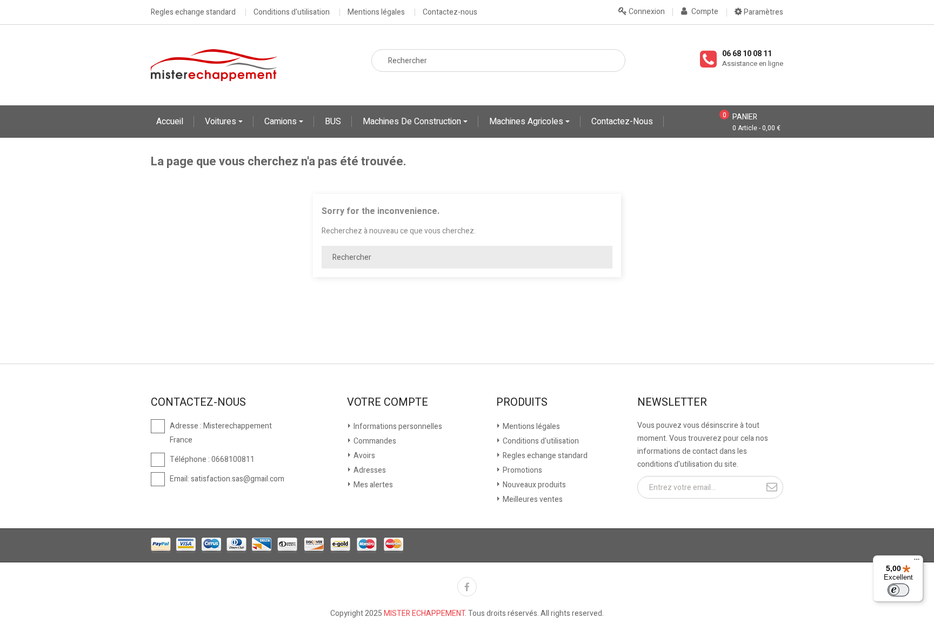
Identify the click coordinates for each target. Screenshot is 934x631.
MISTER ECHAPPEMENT (424, 613)
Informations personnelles (397, 426)
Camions (281, 121)
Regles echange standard (193, 12)
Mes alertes (372, 485)
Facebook (467, 586)
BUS (333, 121)
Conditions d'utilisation (291, 12)
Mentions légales (376, 12)
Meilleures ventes (532, 499)
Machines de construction (413, 121)
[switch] (898, 589)
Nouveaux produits (533, 485)
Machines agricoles (527, 121)
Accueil (169, 121)
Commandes (374, 441)
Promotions (521, 470)
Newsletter (672, 402)
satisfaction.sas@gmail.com (237, 479)
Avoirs (363, 455)
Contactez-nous (450, 12)
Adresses (369, 470)
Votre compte (387, 402)
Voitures (221, 121)
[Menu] (916, 561)
